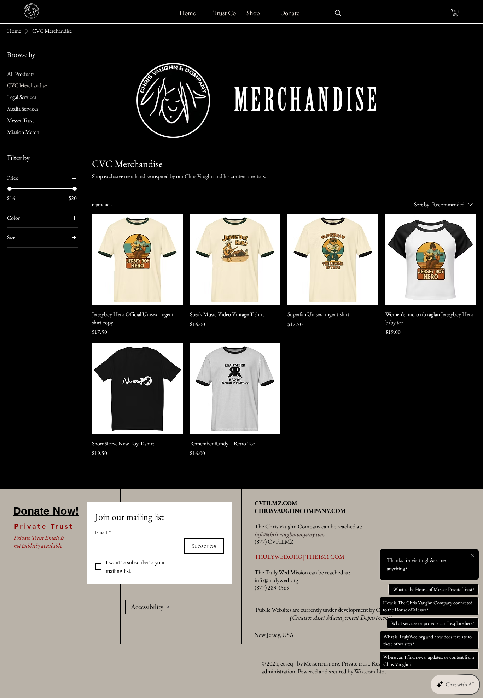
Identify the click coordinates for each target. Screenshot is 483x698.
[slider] (9, 188)
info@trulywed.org (276, 580)
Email (103, 532)
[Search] (338, 13)
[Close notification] (472, 555)
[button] (455, 12)
